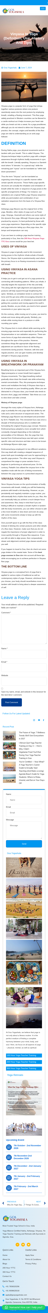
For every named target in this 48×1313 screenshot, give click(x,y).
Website (4, 675)
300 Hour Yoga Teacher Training (21, 1068)
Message (10, 820)
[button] (23, 1307)
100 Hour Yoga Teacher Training (21, 1055)
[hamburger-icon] (43, 8)
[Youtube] (28, 1244)
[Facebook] (23, 1244)
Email (4, 662)
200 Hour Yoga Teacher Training (21, 1062)
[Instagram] (17, 1244)
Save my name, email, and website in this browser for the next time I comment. (23, 693)
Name (4, 648)
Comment (6, 612)
